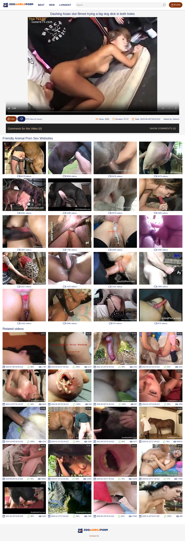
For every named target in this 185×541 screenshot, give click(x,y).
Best (41, 5)
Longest (65, 5)
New (52, 5)
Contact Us (94, 536)
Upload (176, 5)
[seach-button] (164, 5)
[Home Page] (18, 5)
